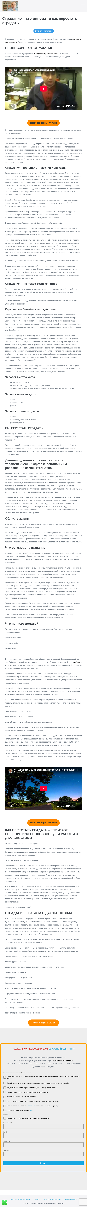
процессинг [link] (39, 54)
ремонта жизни (52, 54)
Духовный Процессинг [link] (63, 1061)
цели (31, 1110)
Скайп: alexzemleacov (52, 1199)
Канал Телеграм (71, 1199)
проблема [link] (77, 662)
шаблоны (31, 1106)
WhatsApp (6, 1141)
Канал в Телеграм (44, 31)
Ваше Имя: (7, 1123)
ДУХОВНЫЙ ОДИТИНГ (61, 1048)
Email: (5, 1132)
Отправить (43, 1163)
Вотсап (37, 1199)
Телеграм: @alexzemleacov (20, 1199)
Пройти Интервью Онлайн (43, 123)
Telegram (6, 1150)
